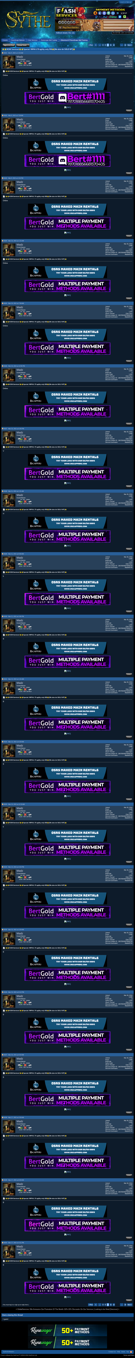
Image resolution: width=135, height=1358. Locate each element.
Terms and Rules (128, 1355)
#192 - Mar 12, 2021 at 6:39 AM (14, 742)
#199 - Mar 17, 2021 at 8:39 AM (14, 1180)
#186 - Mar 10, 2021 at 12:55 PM (14, 366)
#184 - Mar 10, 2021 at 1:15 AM (14, 241)
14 (125, 45)
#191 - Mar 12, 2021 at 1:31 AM (14, 679)
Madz (20, 56)
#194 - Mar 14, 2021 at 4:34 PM (14, 867)
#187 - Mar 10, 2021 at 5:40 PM (14, 428)
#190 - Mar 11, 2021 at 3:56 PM (14, 616)
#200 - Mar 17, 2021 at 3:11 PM (14, 1242)
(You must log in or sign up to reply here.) (16, 1304)
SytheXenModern (8, 1351)
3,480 (130, 57)
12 (114, 45)
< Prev (91, 45)
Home (123, 1351)
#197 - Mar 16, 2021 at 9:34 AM (14, 1055)
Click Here (129, 63)
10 (108, 45)
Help (118, 1351)
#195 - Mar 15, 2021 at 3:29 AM (14, 929)
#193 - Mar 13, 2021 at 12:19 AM (14, 804)
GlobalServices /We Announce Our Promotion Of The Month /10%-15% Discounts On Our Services (55, 1309)
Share (129, 111)
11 (111, 45)
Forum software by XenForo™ (19, 1355)
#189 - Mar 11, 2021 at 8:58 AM (14, 554)
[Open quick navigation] (132, 40)
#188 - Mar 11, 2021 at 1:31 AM (14, 491)
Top (127, 1351)
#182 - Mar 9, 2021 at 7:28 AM (13, 115)
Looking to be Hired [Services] (106, 1309)
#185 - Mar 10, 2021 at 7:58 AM (14, 303)
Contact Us (112, 1351)
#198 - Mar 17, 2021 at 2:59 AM (14, 1117)
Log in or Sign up (125, 2)
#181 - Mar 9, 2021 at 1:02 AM (13, 53)
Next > (130, 45)
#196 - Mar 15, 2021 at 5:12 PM (14, 992)
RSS (131, 1352)
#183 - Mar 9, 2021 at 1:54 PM (13, 178)
